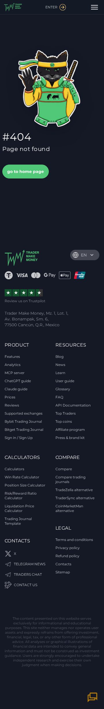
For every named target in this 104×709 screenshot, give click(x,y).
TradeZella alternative (74, 490)
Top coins (63, 421)
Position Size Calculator (25, 485)
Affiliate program (70, 429)
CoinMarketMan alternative (69, 508)
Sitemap (62, 572)
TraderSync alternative (74, 498)
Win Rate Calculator (22, 477)
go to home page (25, 171)
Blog (59, 356)
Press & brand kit (70, 437)
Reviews (12, 405)
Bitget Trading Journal (24, 429)
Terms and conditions (74, 539)
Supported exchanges (23, 413)
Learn (60, 373)
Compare (63, 469)
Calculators (14, 469)
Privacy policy (67, 548)
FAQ (59, 397)
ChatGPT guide (18, 381)
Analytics (13, 364)
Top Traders (65, 413)
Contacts (63, 564)
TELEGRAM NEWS (29, 564)
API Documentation (73, 405)
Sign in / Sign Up (19, 437)
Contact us (25, 585)
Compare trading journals (70, 479)
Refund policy (67, 556)
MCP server (15, 373)
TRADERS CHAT (28, 574)
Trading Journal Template (18, 521)
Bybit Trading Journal (23, 421)
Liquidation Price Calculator (19, 508)
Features (12, 356)
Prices (10, 397)
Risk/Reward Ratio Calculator (21, 495)
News (60, 364)
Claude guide (16, 389)
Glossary (62, 389)
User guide (64, 381)
